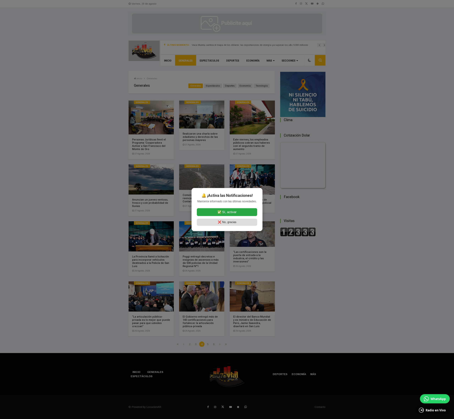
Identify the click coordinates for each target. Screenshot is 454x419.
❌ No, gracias (227, 222)
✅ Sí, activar (227, 212)
